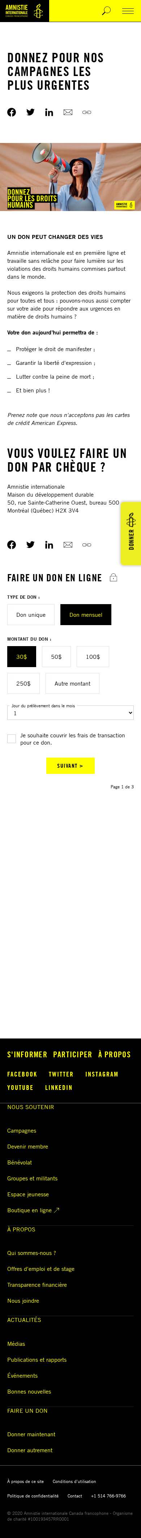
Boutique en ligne (29, 1210)
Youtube (20, 1087)
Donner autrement (29, 1450)
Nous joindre (23, 1300)
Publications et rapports (37, 1359)
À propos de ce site (25, 1481)
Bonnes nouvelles (29, 1391)
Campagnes (21, 1130)
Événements (22, 1375)
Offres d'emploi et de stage (40, 1268)
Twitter (61, 1074)
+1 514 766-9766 (108, 1496)
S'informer (27, 1054)
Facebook (22, 1074)
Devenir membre (27, 1146)
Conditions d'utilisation (74, 1481)
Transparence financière (37, 1284)
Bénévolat (19, 1162)
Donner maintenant (31, 1434)
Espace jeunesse (28, 1194)
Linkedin (59, 1087)
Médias (16, 1343)
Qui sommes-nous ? (31, 1252)
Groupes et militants (32, 1178)
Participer (73, 1054)
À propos (114, 1054)
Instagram (102, 1074)
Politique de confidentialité (33, 1496)
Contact (75, 1496)
